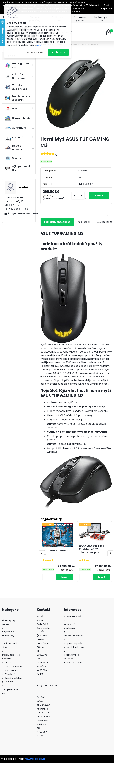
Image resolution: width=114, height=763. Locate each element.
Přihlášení (94, 5)
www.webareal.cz (35, 758)
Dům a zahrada (21, 118)
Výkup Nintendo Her (21, 168)
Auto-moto (19, 127)
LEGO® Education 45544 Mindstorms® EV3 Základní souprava (93, 549)
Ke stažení (84, 222)
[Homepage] (3, 17)
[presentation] (42, 553)
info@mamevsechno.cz (20, 213)
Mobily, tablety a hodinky (21, 98)
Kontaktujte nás (100, 19)
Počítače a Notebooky (19, 76)
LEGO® (16, 108)
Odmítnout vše (35, 52)
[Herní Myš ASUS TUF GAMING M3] (76, 93)
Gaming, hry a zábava (20, 65)
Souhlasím (58, 52)
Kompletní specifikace (57, 222)
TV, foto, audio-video (19, 87)
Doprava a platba (80, 19)
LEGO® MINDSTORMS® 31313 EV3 (57, 552)
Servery (16, 158)
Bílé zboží (17, 137)
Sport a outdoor (17, 147)
